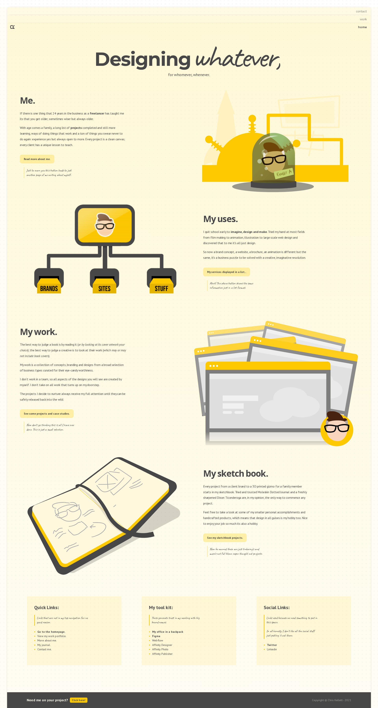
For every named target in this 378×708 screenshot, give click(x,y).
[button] (75, 632)
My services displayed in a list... (226, 272)
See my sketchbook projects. (225, 538)
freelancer (97, 113)
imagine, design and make (249, 232)
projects (76, 128)
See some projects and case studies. (47, 413)
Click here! (78, 700)
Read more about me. (37, 159)
